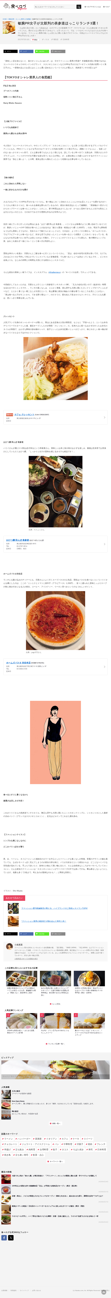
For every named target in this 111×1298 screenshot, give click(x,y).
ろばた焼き (78, 1149)
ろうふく (37, 530)
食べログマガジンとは (92, 7)
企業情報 (4, 1290)
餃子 (55, 1149)
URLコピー (57, 51)
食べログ (106, 7)
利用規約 (14, 1290)
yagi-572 (34, 652)
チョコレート (10, 1144)
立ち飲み (19, 1149)
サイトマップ (24, 1290)
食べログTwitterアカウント (11, 1237)
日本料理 (66, 39)
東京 (35, 40)
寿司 (90, 1149)
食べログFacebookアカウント (4, 1237)
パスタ (46, 39)
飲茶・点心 (38, 1155)
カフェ (65, 1139)
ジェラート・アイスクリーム (36, 1144)
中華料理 (67, 1144)
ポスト (9, 51)
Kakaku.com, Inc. (81, 1290)
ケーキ (76, 1139)
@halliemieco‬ (54, 272)
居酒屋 (38, 1139)
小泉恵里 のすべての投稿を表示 (26, 959)
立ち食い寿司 (21, 1155)
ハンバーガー (23, 1139)
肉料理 (32, 1149)
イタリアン (51, 1139)
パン (57, 1144)
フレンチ (101, 1144)
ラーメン (8, 1139)
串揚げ (7, 1149)
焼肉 (90, 1144)
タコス (65, 1149)
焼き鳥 (7, 1155)
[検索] (78, 7)
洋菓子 (80, 1144)
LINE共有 (41, 51)
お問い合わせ (36, 1290)
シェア (24, 51)
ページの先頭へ (103, 1292)
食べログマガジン (15, 7)
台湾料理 (44, 1149)
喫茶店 (55, 39)
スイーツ (88, 1139)
